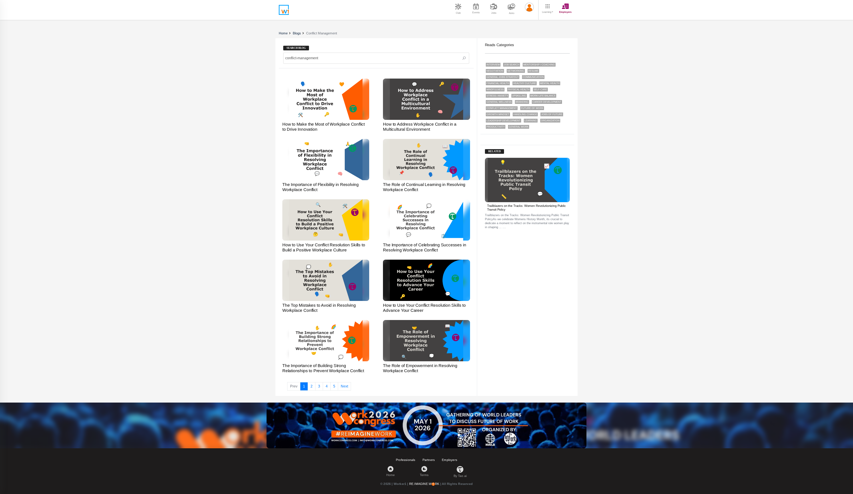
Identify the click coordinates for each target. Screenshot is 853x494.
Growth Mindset (497, 114)
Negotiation (494, 70)
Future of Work (532, 108)
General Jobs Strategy (502, 77)
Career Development (546, 102)
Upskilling (519, 95)
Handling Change (525, 114)
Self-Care (540, 89)
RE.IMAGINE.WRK (424, 484)
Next (344, 386)
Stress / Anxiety (497, 95)
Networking (515, 70)
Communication (533, 77)
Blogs (297, 33)
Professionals (405, 460)
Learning (530, 120)
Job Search (511, 64)
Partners (429, 460)
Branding (522, 102)
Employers (449, 460)
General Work (518, 126)
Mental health (550, 83)
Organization (550, 120)
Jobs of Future (551, 114)
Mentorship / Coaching (539, 64)
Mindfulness (495, 89)
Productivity (495, 126)
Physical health (519, 89)
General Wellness (499, 102)
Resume (533, 70)
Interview (493, 64)
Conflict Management (501, 108)
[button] (529, 7)
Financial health (497, 83)
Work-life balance (543, 95)
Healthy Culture (524, 83)
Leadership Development (503, 120)
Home (283, 33)
